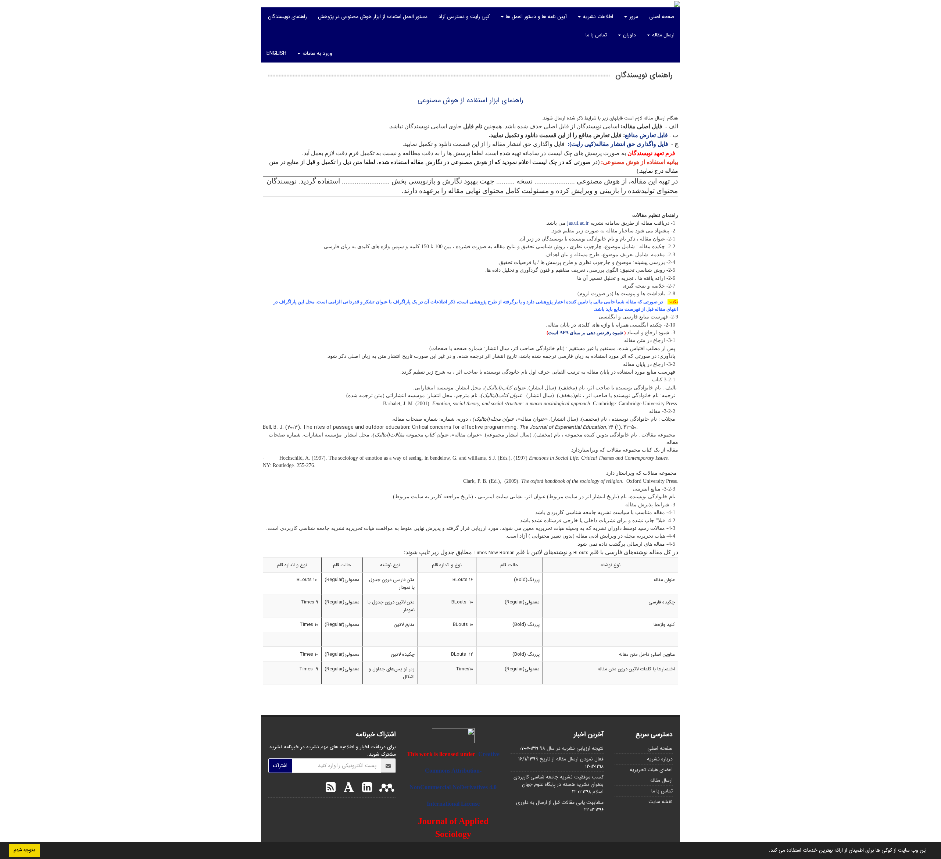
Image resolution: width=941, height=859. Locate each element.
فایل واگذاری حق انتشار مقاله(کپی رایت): (618, 144)
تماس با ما (596, 35)
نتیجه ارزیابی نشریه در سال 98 (572, 748)
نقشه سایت (660, 802)
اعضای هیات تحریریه (651, 770)
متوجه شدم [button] (24, 850)
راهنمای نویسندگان (287, 17)
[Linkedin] (365, 788)
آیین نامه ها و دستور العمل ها (535, 17)
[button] (766, 851)
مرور (633, 17)
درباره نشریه (660, 759)
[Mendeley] (385, 788)
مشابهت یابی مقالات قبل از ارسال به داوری (560, 802)
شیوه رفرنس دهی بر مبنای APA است (585, 332)
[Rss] (330, 788)
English (276, 53)
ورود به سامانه (316, 53)
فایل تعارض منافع (646, 135)
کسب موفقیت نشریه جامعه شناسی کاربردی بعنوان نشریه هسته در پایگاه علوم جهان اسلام (559, 784)
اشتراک (280, 766)
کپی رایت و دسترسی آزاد (464, 17)
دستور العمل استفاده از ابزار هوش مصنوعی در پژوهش (372, 17)
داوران (629, 35)
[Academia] (347, 788)
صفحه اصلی (662, 17)
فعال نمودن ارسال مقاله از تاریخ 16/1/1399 (561, 759)
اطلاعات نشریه (597, 17)
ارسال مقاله (663, 35)
